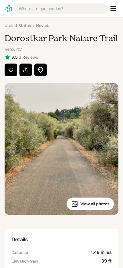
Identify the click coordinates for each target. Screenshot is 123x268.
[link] (8, 8)
